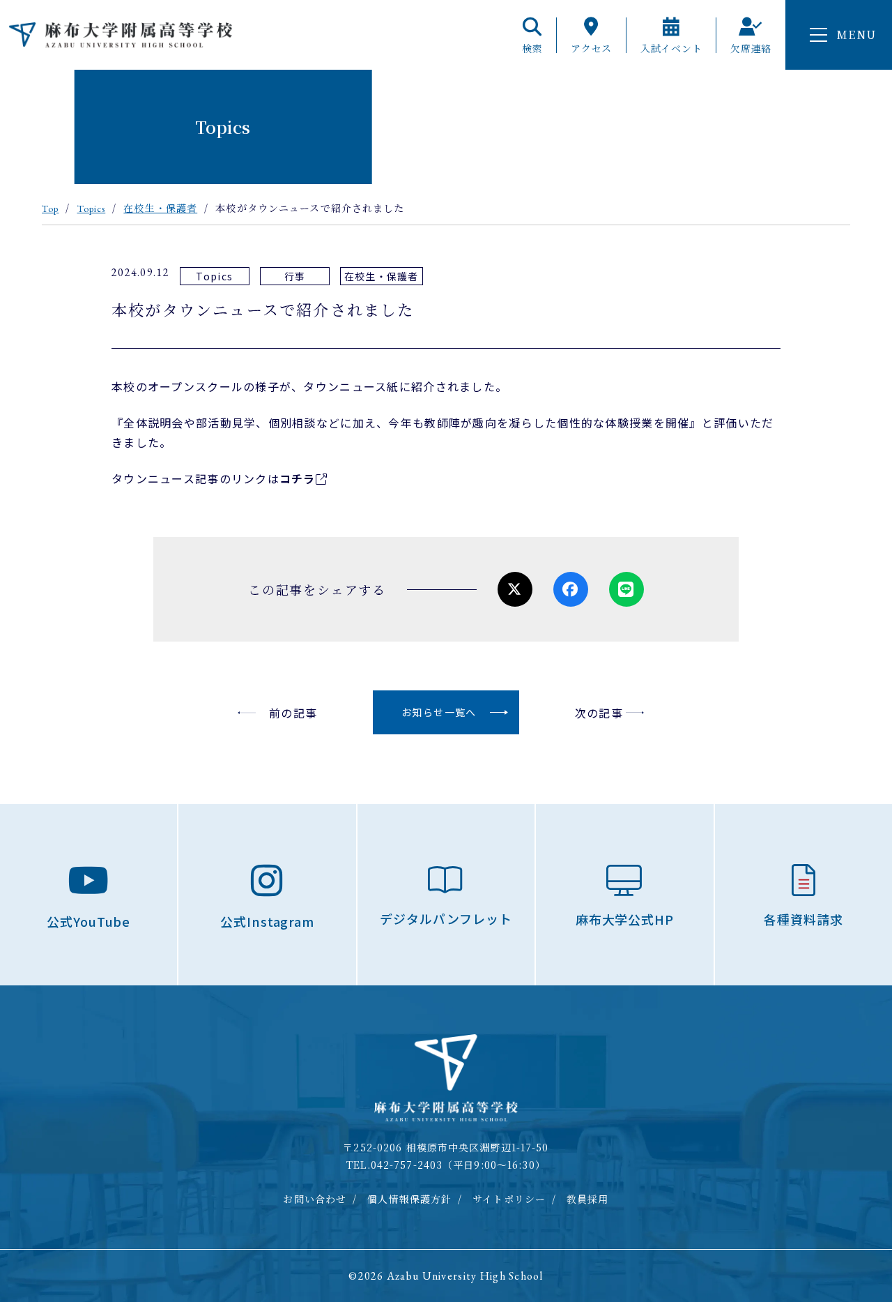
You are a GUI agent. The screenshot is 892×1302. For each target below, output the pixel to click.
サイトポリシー (509, 1199)
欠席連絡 (750, 47)
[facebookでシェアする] (570, 589)
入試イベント (671, 47)
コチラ (297, 478)
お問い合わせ (314, 1199)
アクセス (591, 47)
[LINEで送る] (626, 589)
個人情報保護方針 (409, 1199)
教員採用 (587, 1199)
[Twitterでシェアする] (515, 589)
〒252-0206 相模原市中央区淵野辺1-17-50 (445, 1147)
